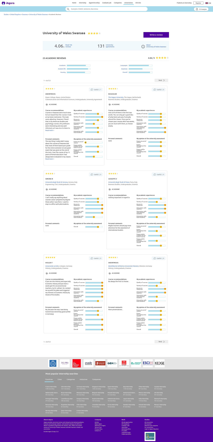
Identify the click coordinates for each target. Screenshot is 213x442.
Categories (71, 379)
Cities (60, 379)
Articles (138, 3)
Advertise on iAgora (100, 425)
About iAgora (98, 424)
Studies (6, 14)
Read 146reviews (68, 46)
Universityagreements (110, 46)
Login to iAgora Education (152, 429)
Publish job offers (126, 434)
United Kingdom (15, 14)
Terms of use (98, 427)
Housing (63, 72)
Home (74, 3)
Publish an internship (184, 3)
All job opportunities (127, 422)
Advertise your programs (151, 425)
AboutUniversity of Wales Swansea (156, 46)
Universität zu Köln (52, 266)
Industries (83, 379)
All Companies (125, 424)
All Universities (149, 422)
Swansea (25, 14)
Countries (49, 379)
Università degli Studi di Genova (56, 182)
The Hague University (115, 97)
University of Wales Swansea (38, 14)
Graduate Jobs (125, 425)
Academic (62, 65)
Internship (82, 3)
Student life (62, 69)
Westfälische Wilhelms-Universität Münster (123, 266)
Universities (128, 3)
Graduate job (106, 3)
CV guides (124, 430)
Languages (123, 65)
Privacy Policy (98, 429)
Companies (118, 3)
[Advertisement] (106, 24)
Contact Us (98, 430)
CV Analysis (203, 9)
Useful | (97, 90)
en (209, 3)
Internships (125, 427)
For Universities (149, 427)
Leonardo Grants (126, 432)
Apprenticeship (94, 3)
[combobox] (106, 9)
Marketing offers (126, 429)
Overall (125, 72)
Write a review (156, 35)
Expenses (124, 69)
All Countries (148, 424)
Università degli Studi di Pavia (118, 182)
